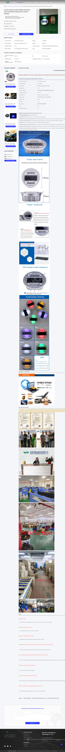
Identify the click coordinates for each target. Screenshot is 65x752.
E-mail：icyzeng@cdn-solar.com (10, 736)
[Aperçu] (7, 2)
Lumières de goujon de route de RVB (53, 698)
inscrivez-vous (58, 740)
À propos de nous (28, 2)
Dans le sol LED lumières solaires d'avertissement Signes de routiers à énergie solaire (10, 84)
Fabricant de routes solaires (15, 6)
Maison (14, 2)
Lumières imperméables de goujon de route (39, 698)
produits (9, 6)
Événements (36, 2)
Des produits (20, 2)
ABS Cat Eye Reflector (27, 698)
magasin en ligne (44, 2)
